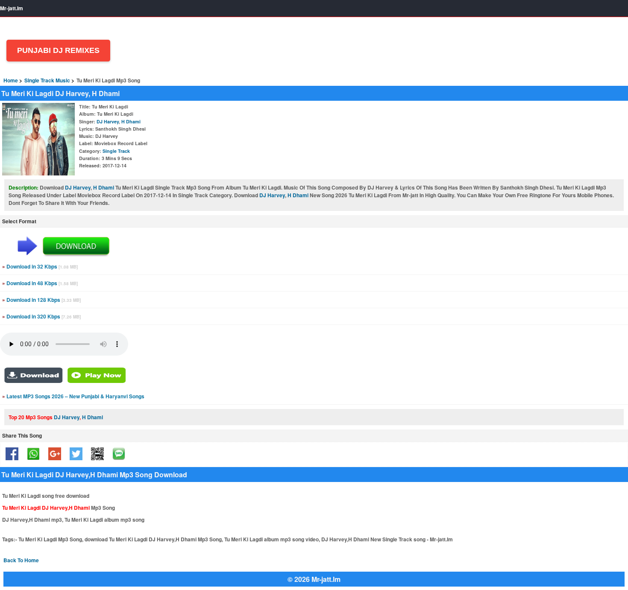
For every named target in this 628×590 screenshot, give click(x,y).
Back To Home (21, 560)
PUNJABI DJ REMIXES (58, 50)
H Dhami (131, 121)
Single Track (116, 151)
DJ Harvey (108, 121)
